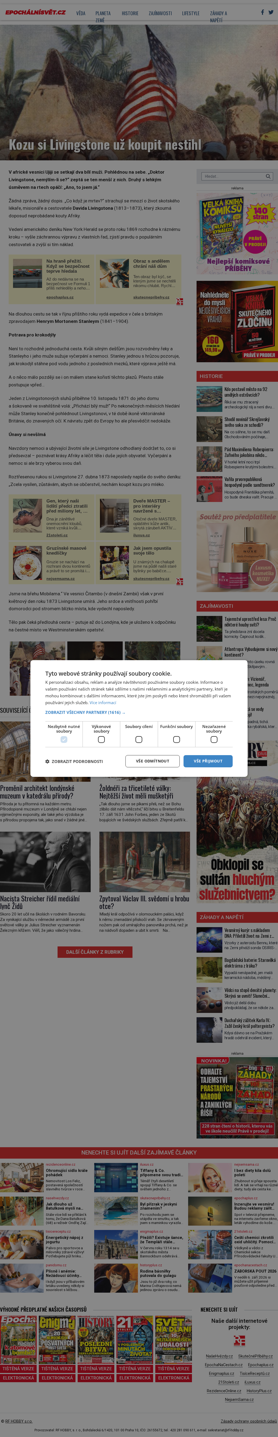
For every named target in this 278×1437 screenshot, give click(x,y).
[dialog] (139, 718)
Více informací (103, 702)
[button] (139, 712)
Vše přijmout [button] (208, 761)
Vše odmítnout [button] (152, 761)
